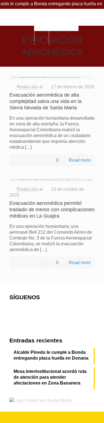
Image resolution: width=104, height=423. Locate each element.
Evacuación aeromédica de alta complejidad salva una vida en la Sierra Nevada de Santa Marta (45, 101)
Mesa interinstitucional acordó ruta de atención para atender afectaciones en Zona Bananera (50, 377)
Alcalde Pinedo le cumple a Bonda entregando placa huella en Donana (51, 355)
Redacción (27, 86)
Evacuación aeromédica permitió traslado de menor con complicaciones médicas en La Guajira (52, 209)
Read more (80, 160)
